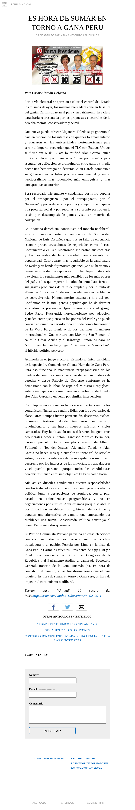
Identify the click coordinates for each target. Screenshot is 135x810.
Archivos (67, 802)
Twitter (67, 607)
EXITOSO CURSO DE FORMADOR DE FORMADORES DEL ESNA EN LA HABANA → (89, 763)
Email (81, 607)
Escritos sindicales (85, 35)
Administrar (95, 802)
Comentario (36, 703)
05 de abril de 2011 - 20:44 (52, 35)
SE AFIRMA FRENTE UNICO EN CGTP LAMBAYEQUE (67, 624)
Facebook (53, 607)
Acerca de (39, 802)
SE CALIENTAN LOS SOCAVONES (67, 630)
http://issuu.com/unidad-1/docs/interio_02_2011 (66, 596)
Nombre (34, 674)
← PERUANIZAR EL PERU (49, 758)
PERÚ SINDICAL (21, 4)
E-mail (42, 689)
